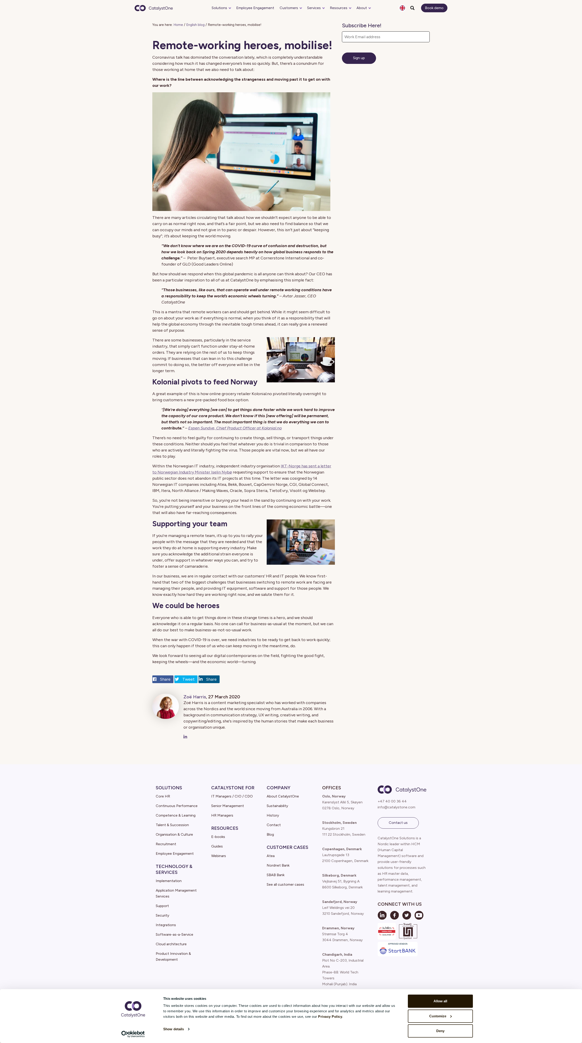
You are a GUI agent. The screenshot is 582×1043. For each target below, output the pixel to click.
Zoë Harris (194, 697)
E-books (218, 837)
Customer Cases (287, 847)
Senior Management (227, 806)
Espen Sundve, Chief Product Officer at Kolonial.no (235, 428)
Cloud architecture (171, 944)
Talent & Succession (172, 825)
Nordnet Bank (278, 865)
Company (278, 787)
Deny (440, 1031)
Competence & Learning (176, 815)
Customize (437, 1016)
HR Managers (222, 815)
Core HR (163, 796)
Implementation (169, 881)
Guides (217, 846)
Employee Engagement (255, 8)
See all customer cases (285, 884)
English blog (195, 25)
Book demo (434, 8)
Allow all (440, 1001)
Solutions (219, 8)
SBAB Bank (275, 875)
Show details (173, 1029)
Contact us (398, 822)
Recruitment (166, 844)
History (273, 815)
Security (162, 915)
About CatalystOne (283, 796)
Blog (270, 834)
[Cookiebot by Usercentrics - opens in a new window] (133, 1034)
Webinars (218, 856)
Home (178, 25)
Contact (274, 825)
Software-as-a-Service (174, 934)
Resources (338, 8)
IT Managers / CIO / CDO (232, 796)
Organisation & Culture (174, 834)
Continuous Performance (177, 806)
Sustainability (277, 806)
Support (162, 906)
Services (314, 8)
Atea (271, 856)
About (361, 8)
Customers (289, 8)
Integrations (166, 925)
